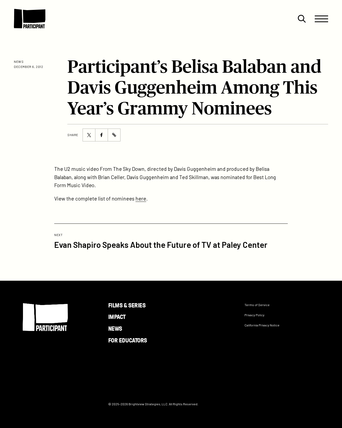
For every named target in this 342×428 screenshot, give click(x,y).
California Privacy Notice (261, 325)
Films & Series (127, 305)
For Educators (127, 340)
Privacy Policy (254, 315)
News (115, 328)
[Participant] (29, 19)
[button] (301, 18)
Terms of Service (257, 305)
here (140, 198)
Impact (117, 316)
